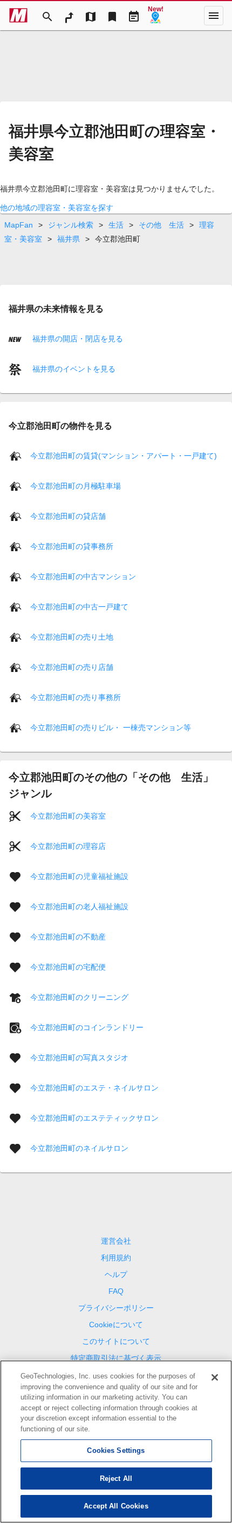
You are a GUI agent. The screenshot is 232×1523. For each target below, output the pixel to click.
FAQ (116, 1291)
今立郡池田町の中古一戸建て (79, 606)
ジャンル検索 (70, 225)
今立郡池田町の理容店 (68, 846)
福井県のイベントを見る (72, 369)
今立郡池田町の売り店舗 (71, 667)
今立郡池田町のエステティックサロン (94, 1118)
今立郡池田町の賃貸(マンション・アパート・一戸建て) (123, 455)
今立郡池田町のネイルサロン (79, 1148)
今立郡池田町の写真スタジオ (79, 1057)
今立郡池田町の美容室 (68, 816)
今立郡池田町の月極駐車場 (75, 486)
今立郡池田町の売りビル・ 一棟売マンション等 (110, 727)
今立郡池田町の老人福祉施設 (79, 906)
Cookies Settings (116, 1450)
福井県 (68, 239)
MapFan (18, 225)
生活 (116, 225)
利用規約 (116, 1257)
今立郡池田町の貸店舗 (68, 516)
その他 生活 (161, 225)
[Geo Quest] (155, 15)
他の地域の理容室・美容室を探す (56, 207)
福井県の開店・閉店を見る (76, 338)
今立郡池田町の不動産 (68, 936)
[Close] (215, 1377)
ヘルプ (116, 1274)
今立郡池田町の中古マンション (83, 576)
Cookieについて (116, 1324)
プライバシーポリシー (116, 1308)
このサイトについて (116, 1341)
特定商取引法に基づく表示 (116, 1358)
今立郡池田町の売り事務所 (75, 697)
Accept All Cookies (116, 1506)
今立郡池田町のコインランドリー (87, 1027)
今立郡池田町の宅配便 (68, 967)
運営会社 (116, 1241)
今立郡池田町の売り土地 (71, 637)
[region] (116, 1441)
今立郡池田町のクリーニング (79, 997)
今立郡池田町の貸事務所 (71, 546)
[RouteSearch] (69, 15)
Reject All (116, 1478)
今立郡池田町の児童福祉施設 (79, 876)
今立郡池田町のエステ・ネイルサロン (94, 1087)
